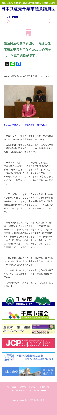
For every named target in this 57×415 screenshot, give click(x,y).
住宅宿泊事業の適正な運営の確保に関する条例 (25, 125)
